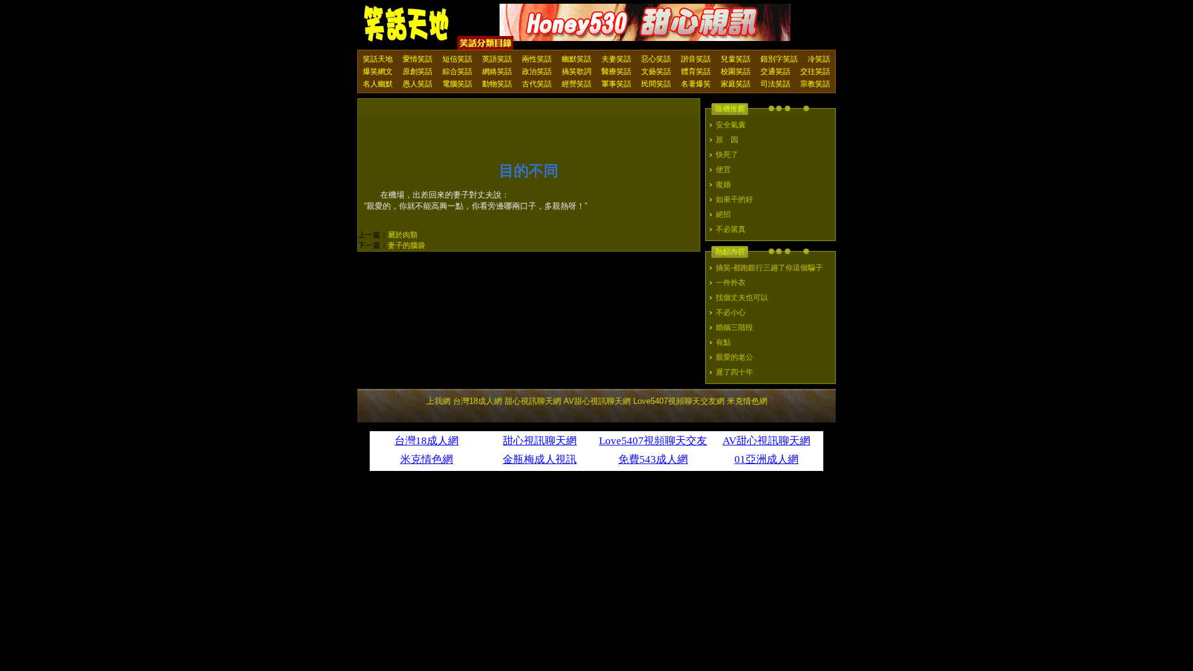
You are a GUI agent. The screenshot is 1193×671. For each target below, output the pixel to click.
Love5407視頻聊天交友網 (678, 401)
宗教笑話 (815, 84)
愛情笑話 (417, 59)
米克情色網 (747, 401)
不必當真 (731, 229)
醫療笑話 (616, 71)
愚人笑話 (417, 84)
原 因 (727, 139)
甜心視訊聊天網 (533, 401)
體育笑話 (696, 71)
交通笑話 (775, 71)
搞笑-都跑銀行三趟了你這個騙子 (769, 267)
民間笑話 (656, 84)
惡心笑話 (656, 59)
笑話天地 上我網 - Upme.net (407, 24)
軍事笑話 (616, 84)
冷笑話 (819, 59)
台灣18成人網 (477, 401)
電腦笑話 (457, 84)
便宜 (723, 169)
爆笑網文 (378, 71)
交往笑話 (815, 71)
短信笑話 (457, 59)
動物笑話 (497, 84)
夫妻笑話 (616, 59)
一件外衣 (731, 282)
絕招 (723, 214)
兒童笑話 (736, 59)
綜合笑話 (457, 71)
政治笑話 (537, 71)
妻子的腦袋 (406, 245)
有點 (723, 342)
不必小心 (731, 312)
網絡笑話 (497, 71)
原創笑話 (417, 71)
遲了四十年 (734, 372)
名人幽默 (378, 84)
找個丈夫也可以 (742, 297)
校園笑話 (736, 71)
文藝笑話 (656, 71)
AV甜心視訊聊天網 (597, 401)
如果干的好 (734, 199)
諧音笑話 (696, 59)
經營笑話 (577, 84)
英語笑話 (497, 59)
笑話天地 (378, 59)
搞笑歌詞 (577, 71)
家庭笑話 (736, 84)
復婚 (723, 184)
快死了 (727, 154)
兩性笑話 (537, 59)
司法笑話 (775, 84)
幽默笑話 (577, 59)
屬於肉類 (403, 235)
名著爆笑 (696, 84)
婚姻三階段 (734, 327)
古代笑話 (537, 84)
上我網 (438, 401)
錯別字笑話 (779, 59)
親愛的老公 (734, 357)
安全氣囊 (731, 125)
